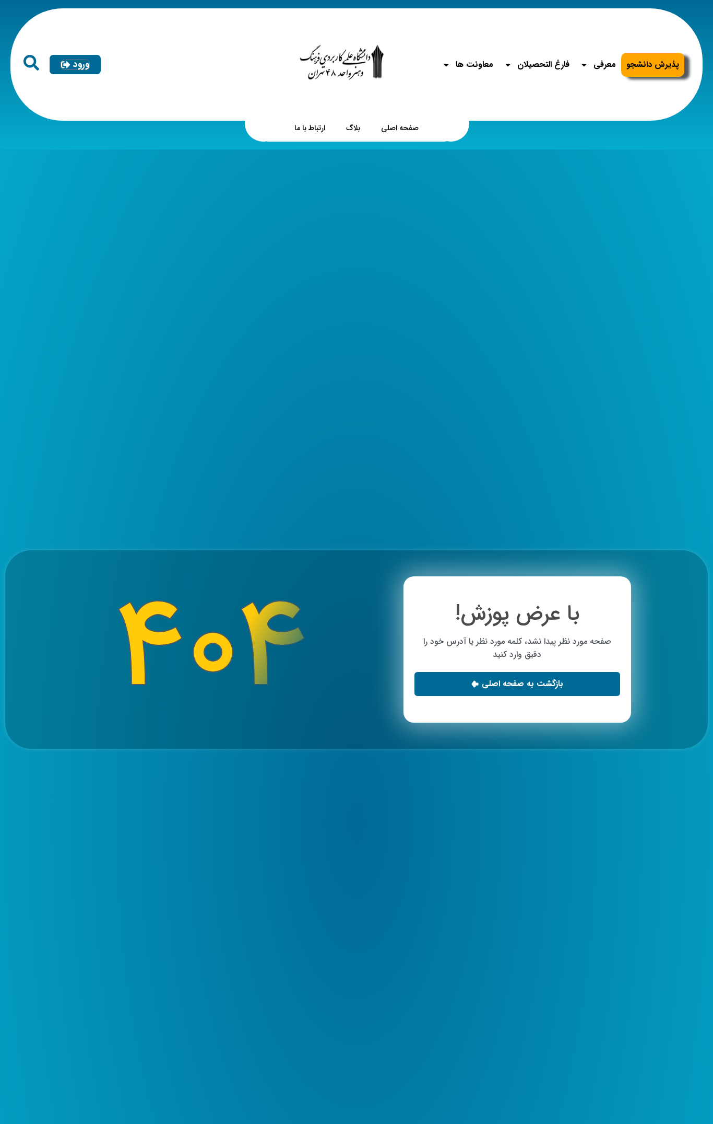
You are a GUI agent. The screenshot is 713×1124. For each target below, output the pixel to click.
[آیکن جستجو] (31, 63)
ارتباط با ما (309, 128)
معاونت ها (474, 64)
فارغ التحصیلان (543, 64)
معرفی (604, 64)
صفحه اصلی (400, 128)
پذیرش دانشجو (652, 64)
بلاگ (353, 128)
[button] (517, 684)
